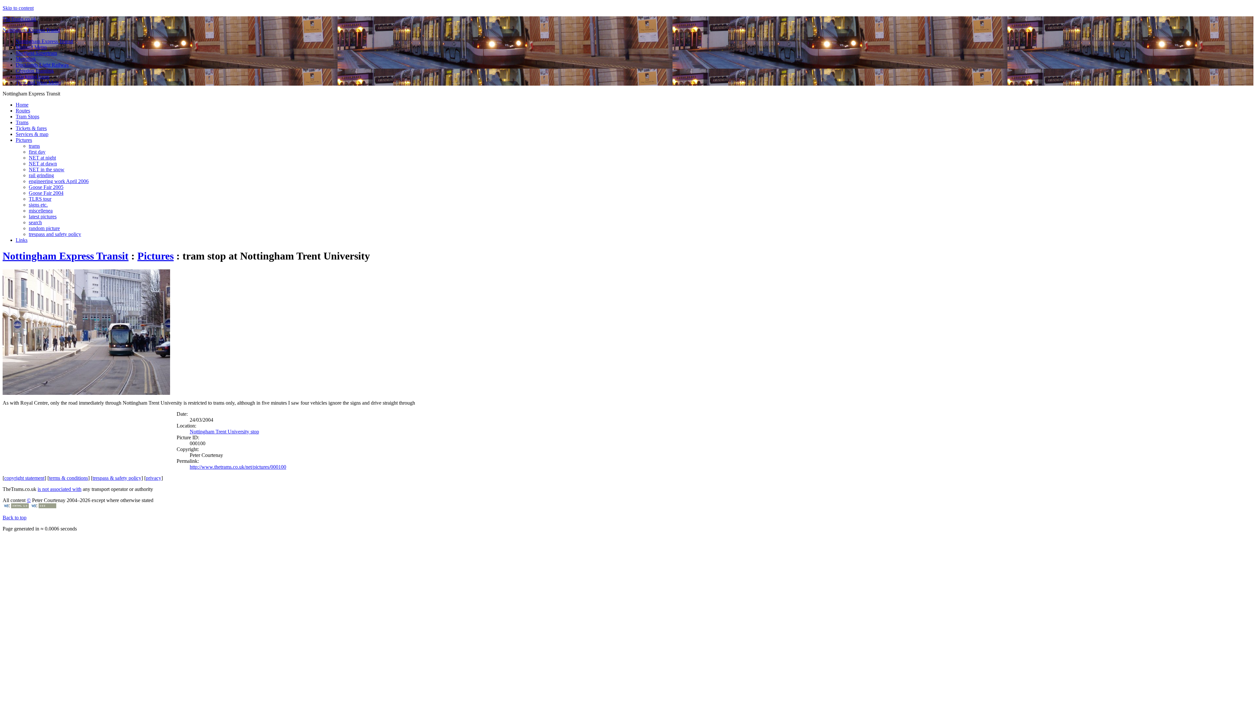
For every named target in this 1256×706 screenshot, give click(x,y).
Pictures (24, 140)
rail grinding (41, 175)
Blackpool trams (32, 76)
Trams (22, 122)
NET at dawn (43, 163)
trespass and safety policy (55, 234)
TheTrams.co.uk (19, 19)
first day (37, 152)
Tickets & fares (31, 128)
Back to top (14, 517)
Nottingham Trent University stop (224, 431)
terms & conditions (68, 478)
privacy (153, 478)
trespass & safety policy (117, 478)
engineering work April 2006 (59, 181)
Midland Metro (31, 47)
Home (22, 105)
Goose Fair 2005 (46, 187)
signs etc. (38, 205)
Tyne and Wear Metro (38, 82)
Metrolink (26, 59)
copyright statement (24, 478)
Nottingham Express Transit (31, 30)
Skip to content (18, 8)
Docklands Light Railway (42, 65)
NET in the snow (46, 169)
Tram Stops (27, 116)
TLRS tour (40, 199)
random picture (44, 228)
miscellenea (41, 210)
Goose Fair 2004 (46, 193)
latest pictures (43, 216)
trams (34, 146)
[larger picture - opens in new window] (86, 393)
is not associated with (59, 489)
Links (21, 240)
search (35, 222)
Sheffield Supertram (36, 53)
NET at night (42, 157)
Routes (23, 110)
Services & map (32, 134)
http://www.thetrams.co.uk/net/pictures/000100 (238, 467)
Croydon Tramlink (35, 71)
